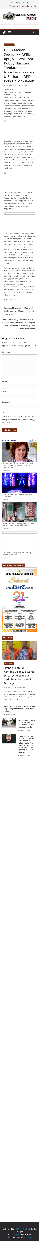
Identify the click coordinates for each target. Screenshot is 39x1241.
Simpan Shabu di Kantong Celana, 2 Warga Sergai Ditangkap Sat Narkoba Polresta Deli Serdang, (19, 675)
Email (5, 392)
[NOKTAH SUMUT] (4, 32)
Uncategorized (9, 45)
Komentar (6, 352)
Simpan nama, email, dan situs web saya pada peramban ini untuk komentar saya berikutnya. (18, 419)
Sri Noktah (23, 86)
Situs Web (6, 402)
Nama (5, 381)
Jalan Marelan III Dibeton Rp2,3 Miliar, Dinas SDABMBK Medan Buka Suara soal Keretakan (27, 723)
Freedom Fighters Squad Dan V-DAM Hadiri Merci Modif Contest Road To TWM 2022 (19, 311)
